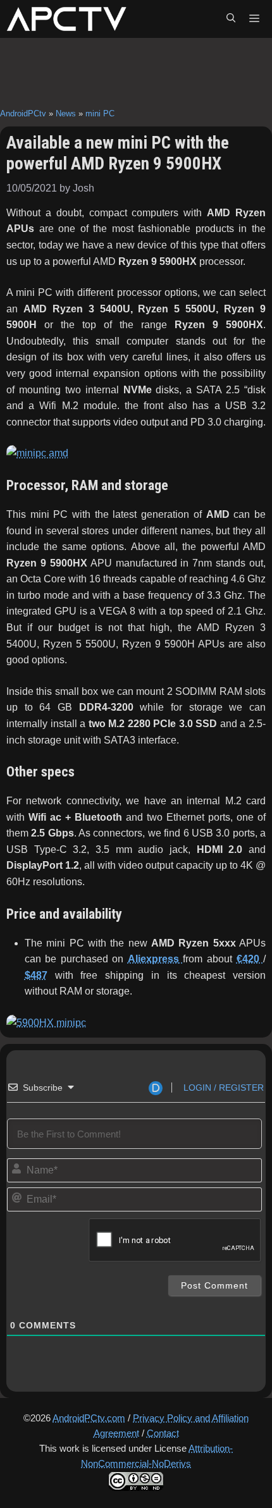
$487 (36, 975)
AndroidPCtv (23, 113)
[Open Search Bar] (231, 19)
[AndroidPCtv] (66, 19)
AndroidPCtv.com (89, 1418)
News (66, 113)
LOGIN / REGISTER (222, 1087)
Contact (163, 1433)
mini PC (99, 113)
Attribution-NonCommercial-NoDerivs (157, 1456)
